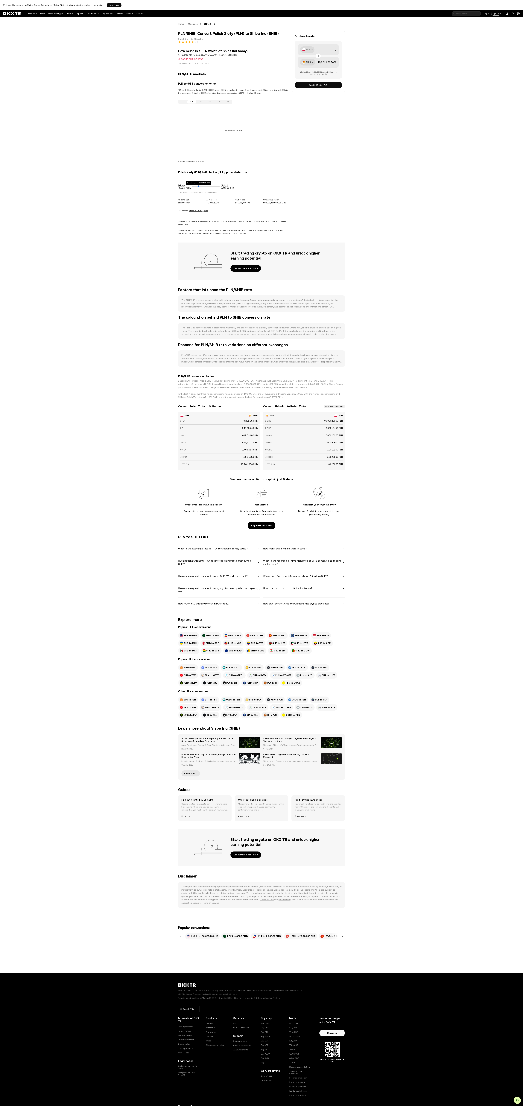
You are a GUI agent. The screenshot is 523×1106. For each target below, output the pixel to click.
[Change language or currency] (518, 13)
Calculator (193, 24)
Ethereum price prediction (295, 1072)
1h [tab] (183, 102)
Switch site (114, 5)
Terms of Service (210, 903)
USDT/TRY (293, 1023)
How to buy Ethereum (298, 1091)
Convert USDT (267, 1076)
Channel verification (242, 1045)
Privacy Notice (184, 1031)
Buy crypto (211, 1032)
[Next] (342, 936)
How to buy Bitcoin (297, 1086)
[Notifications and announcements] (513, 13)
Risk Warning (285, 899)
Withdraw (92, 14)
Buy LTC (264, 1062)
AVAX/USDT (294, 1058)
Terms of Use (267, 899)
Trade (42, 14)
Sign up (495, 14)
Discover (31, 14)
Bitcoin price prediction (299, 1067)
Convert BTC (266, 1080)
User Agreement (185, 1027)
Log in (486, 14)
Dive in (184, 816)
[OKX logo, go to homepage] (12, 13)
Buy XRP (264, 1045)
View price (243, 816)
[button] (219, 549)
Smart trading (54, 14)
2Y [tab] (228, 102)
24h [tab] (191, 102)
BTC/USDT (293, 1028)
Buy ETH (264, 1032)
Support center (240, 1041)
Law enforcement (186, 1040)
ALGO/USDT (294, 1054)
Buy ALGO (265, 1054)
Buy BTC (264, 1028)
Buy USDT (265, 1023)
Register (332, 1033)
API (234, 1023)
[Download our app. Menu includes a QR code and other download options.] (507, 13)
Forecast (299, 816)
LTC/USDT (293, 1062)
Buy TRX (265, 1049)
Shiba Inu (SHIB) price (198, 211)
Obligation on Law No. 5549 (188, 1067)
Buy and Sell (107, 14)
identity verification (260, 511)
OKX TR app (183, 1053)
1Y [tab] (219, 102)
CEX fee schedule (241, 1028)
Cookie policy (184, 1044)
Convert (119, 14)
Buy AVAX (265, 1058)
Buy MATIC (266, 1036)
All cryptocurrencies (215, 1045)
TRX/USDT (293, 1045)
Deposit (79, 14)
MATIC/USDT (294, 1036)
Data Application (185, 1048)
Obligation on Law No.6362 (186, 1074)
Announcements (240, 1050)
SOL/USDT (293, 1041)
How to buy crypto (297, 1082)
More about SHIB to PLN (334, 406)
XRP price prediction (298, 1078)
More (138, 14)
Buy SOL (264, 1041)
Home (181, 24)
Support (129, 14)
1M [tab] (210, 102)
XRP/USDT (293, 1049)
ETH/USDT (293, 1032)
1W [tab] (201, 102)
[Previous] (181, 936)
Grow (68, 14)
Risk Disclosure (184, 1035)
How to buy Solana (297, 1095)
